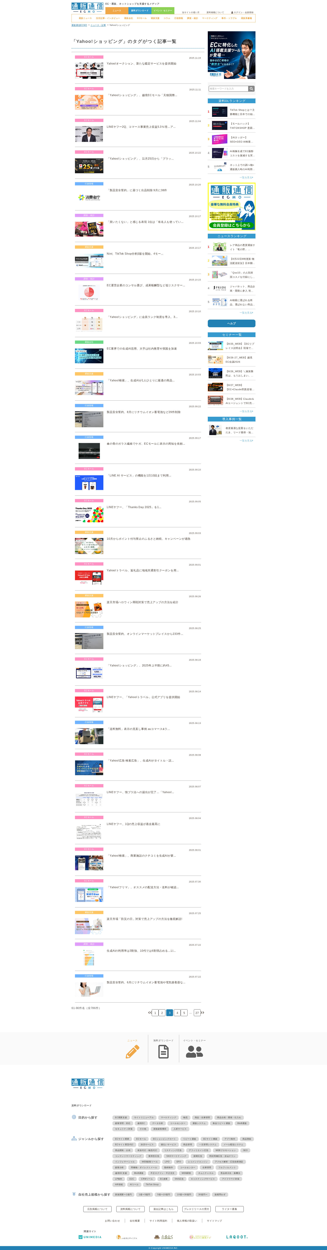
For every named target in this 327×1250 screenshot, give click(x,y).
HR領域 (119, 1184)
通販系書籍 (246, 18)
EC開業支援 (121, 1117)
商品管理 (187, 1144)
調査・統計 (192, 18)
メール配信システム (233, 1144)
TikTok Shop (152, 1184)
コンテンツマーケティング (128, 1156)
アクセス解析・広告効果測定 (229, 1162)
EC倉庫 (164, 1179)
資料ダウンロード (140, 10)
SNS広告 (179, 1179)
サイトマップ (214, 1220)
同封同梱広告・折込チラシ (222, 1156)
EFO (179, 1162)
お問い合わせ (112, 1220)
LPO (167, 1162)
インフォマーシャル (125, 1162)
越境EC (141, 1123)
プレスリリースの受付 (196, 1209)
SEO (245, 1150)
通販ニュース (85, 18)
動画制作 (168, 1167)
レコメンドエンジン (198, 1162)
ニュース (117, 10)
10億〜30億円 (184, 1194)
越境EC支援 (121, 1173)
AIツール (134, 1184)
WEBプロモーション (226, 1150)
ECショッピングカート (164, 1139)
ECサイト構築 (210, 1139)
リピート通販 (189, 1139)
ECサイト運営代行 (124, 1144)
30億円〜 (203, 1194)
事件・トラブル (229, 18)
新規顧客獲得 (160, 1129)
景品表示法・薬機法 (230, 1173)
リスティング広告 (173, 1150)
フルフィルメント (227, 1167)
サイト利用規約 (158, 1220)
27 (197, 1013)
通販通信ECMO (79, 25)
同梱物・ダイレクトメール (144, 1167)
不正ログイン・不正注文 (163, 1173)
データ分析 (157, 1123)
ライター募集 (229, 1209)
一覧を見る (246, 177)
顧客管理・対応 (122, 1123)
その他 (143, 1129)
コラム (167, 18)
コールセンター (177, 1123)
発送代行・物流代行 (147, 1150)
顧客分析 (119, 1167)
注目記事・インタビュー (108, 18)
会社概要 (135, 1220)
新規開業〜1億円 (123, 1194)
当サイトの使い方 (191, 12)
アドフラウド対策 (230, 1179)
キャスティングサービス (203, 1179)
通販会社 (128, 18)
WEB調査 (186, 1173)
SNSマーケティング (176, 1156)
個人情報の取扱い (187, 1220)
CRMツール (147, 1179)
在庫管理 (207, 1167)
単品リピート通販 (221, 1123)
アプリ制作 (229, 1139)
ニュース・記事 (98, 25)
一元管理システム (207, 1144)
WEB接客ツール (150, 1162)
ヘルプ (231, 323)
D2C (131, 1179)
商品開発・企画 (122, 1150)
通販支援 (155, 18)
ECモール (142, 18)
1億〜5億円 (144, 1194)
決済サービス (147, 1144)
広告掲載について (97, 1209)
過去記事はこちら (163, 1209)
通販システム (199, 1123)
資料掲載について (215, 12)
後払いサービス (168, 1144)
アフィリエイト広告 (198, 1150)
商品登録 (247, 1139)
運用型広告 (153, 1156)
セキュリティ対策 (124, 1129)
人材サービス (180, 1129)
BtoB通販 (242, 1123)
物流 (185, 1117)
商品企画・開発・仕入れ (229, 1117)
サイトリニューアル (144, 1117)
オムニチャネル (206, 1173)
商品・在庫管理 (202, 1117)
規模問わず (220, 1194)
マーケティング (209, 18)
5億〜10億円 (163, 1194)
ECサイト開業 (122, 1139)
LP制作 (118, 1179)
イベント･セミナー (163, 10)
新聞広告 (197, 1156)
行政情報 (178, 18)
